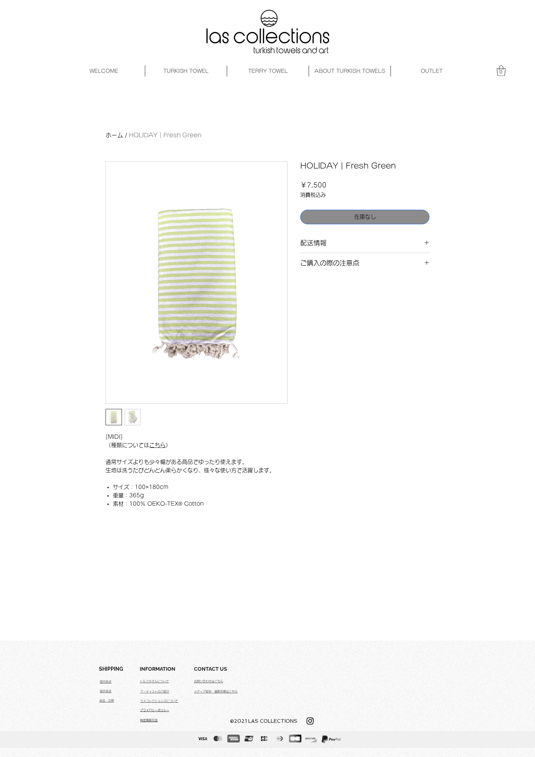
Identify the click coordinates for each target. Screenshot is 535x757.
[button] (501, 71)
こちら (157, 445)
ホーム (114, 135)
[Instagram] (310, 721)
